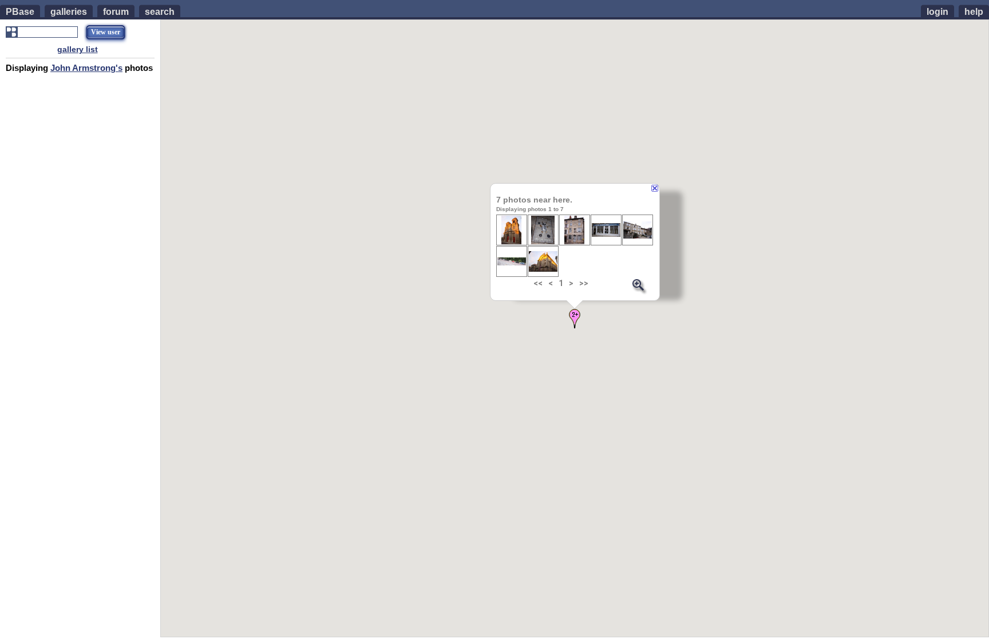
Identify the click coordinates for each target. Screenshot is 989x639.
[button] (574, 318)
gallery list (77, 49)
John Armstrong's (86, 68)
